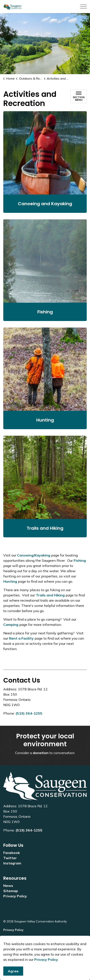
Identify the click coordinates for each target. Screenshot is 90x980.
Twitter (10, 858)
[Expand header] (83, 6)
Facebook (11, 852)
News (8, 885)
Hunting (10, 581)
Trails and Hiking (50, 595)
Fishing (80, 560)
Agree (13, 971)
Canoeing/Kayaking (33, 555)
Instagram (12, 863)
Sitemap (10, 891)
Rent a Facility (21, 638)
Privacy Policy (46, 959)
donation (40, 753)
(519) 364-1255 (29, 713)
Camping (10, 624)
